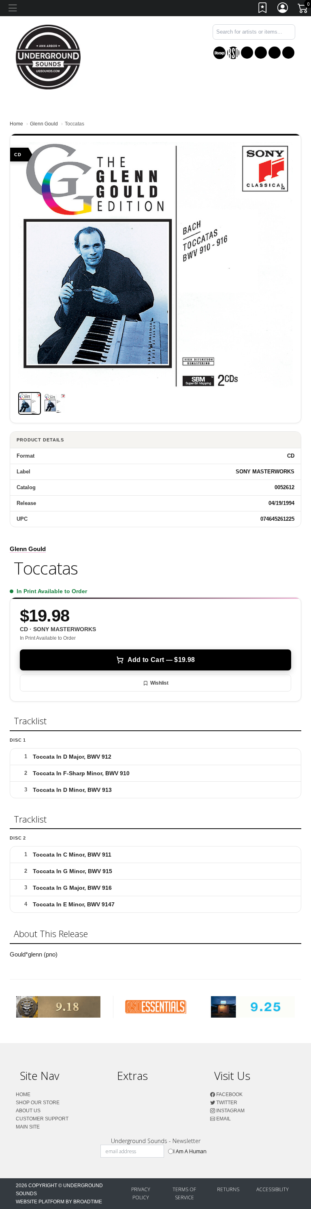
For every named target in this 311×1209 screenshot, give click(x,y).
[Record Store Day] (233, 53)
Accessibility (272, 1189)
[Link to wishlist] (262, 9)
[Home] (48, 56)
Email (223, 1119)
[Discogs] (219, 53)
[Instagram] (274, 52)
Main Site (28, 1127)
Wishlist (159, 683)
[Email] (288, 52)
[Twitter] (261, 52)
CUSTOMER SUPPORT (42, 1119)
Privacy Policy (140, 1193)
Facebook (229, 1094)
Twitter (226, 1102)
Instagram (230, 1111)
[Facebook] (247, 52)
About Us (28, 1111)
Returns (228, 1189)
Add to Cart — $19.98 (161, 659)
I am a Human (190, 1151)
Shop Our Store (38, 1102)
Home (16, 124)
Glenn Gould (44, 124)
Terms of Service (184, 1193)
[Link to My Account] (283, 9)
